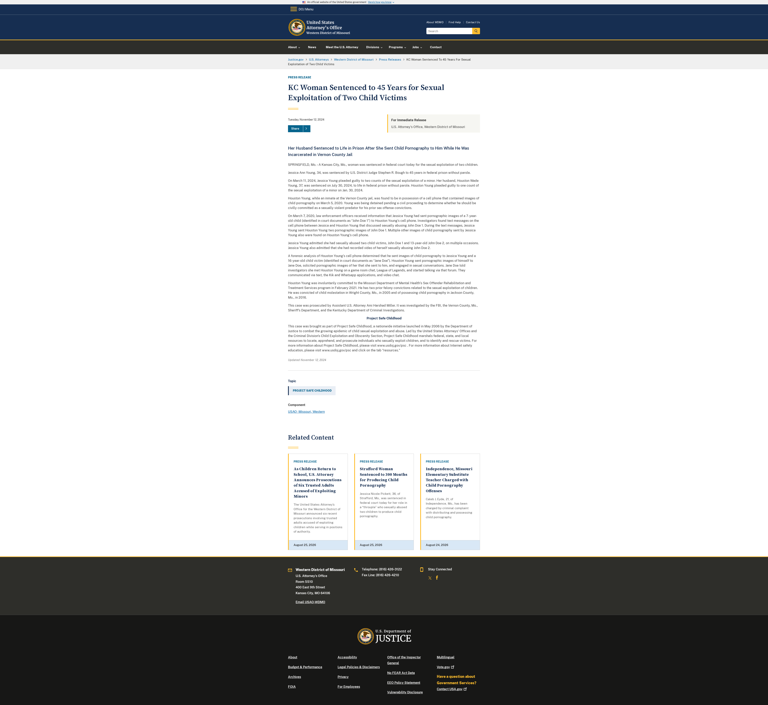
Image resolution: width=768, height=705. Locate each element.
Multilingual (445, 657)
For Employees (349, 687)
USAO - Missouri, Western (306, 412)
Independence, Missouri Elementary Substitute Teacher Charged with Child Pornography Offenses (449, 480)
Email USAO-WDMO (310, 602)
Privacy (343, 677)
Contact (449, 689)
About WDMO (435, 22)
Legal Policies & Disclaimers (359, 667)
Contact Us (473, 22)
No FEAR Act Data (401, 673)
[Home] (320, 35)
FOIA (292, 687)
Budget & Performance (305, 667)
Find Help (455, 22)
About (292, 657)
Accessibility (347, 657)
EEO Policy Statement (403, 683)
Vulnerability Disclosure (405, 692)
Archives (294, 677)
